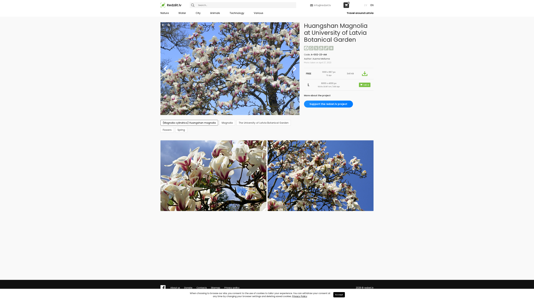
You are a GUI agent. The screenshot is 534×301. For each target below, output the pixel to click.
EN (372, 5)
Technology (237, 13)
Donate (188, 287)
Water (182, 13)
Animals (215, 13)
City (198, 13)
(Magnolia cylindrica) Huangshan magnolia (189, 122)
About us (175, 287)
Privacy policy (231, 287)
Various (258, 13)
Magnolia (227, 122)
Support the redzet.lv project (328, 104)
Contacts (201, 287)
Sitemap (215, 287)
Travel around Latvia (360, 13)
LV (365, 5)
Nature (164, 13)
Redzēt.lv (174, 5)
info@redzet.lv (322, 5)
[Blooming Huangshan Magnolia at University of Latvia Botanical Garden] (213, 210)
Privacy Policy (299, 296)
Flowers (167, 130)
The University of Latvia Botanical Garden (264, 122)
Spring (181, 130)
